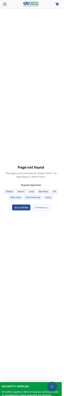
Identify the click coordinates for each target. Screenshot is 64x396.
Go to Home (21, 207)
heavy (48, 197)
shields (9, 191)
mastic (21, 191)
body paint (15, 197)
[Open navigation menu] (4, 4)
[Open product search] (52, 386)
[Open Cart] (57, 4)
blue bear (43, 191)
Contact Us (41, 207)
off (54, 191)
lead (31, 191)
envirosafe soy (33, 197)
